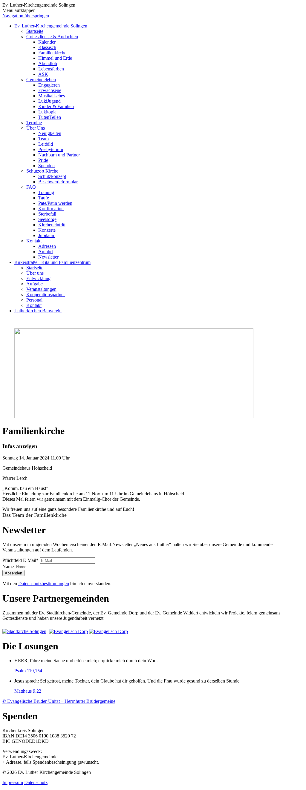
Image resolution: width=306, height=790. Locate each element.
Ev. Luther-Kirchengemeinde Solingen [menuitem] (50, 25)
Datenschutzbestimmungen (43, 583)
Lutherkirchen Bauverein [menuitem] (38, 310)
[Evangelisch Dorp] (68, 631)
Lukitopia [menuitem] (47, 111)
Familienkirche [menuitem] (52, 52)
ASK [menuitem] (43, 74)
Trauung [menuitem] (46, 192)
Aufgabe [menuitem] (34, 283)
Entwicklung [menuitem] (38, 278)
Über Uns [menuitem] (35, 127)
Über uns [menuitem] (35, 273)
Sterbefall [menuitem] (47, 213)
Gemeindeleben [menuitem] (41, 79)
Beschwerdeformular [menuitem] (58, 181)
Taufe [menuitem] (43, 197)
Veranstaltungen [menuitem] (41, 289)
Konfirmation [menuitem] (51, 208)
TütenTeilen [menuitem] (49, 117)
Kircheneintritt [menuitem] (51, 224)
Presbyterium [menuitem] (50, 149)
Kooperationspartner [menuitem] (45, 294)
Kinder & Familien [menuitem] (56, 106)
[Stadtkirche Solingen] (25, 631)
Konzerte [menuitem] (47, 230)
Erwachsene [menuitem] (49, 90)
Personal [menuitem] (34, 299)
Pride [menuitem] (43, 160)
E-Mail (20, 560)
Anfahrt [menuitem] (45, 251)
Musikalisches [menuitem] (51, 95)
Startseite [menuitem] (34, 31)
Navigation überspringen (25, 15)
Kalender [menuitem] (47, 41)
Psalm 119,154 (28, 670)
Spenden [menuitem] (46, 165)
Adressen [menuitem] (47, 246)
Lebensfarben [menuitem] (51, 68)
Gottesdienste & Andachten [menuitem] (52, 36)
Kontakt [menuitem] (34, 240)
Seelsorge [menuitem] (47, 219)
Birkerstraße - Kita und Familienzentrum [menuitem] (52, 262)
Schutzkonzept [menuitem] (52, 176)
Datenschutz (36, 782)
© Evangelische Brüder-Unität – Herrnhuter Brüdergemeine (58, 701)
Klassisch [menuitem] (47, 47)
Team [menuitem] (43, 138)
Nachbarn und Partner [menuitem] (59, 154)
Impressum (12, 782)
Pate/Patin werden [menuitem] (55, 203)
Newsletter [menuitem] (48, 256)
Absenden (13, 573)
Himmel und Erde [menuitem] (55, 58)
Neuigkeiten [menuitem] (49, 133)
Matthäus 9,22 (27, 691)
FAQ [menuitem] (31, 187)
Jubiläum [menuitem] (46, 235)
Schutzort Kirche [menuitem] (42, 170)
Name (8, 566)
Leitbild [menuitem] (45, 144)
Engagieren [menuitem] (49, 84)
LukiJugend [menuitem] (49, 101)
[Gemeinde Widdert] (108, 631)
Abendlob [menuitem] (47, 63)
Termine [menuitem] (34, 122)
